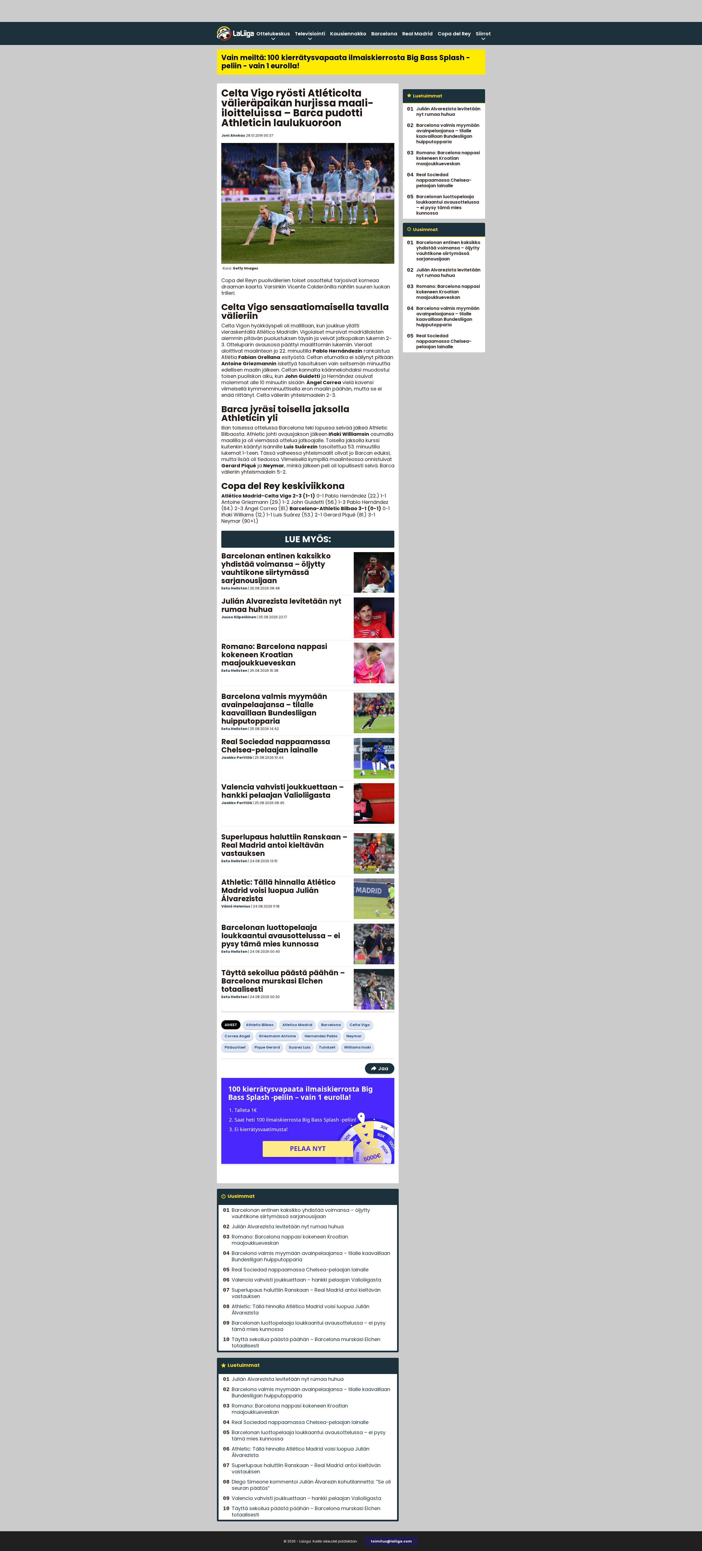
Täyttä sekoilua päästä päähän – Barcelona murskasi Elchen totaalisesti (283, 981)
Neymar (354, 1036)
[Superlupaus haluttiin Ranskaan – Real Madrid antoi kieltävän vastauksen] (374, 853)
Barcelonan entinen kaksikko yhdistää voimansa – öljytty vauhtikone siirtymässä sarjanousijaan (276, 568)
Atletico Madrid (297, 1024)
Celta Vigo (360, 1024)
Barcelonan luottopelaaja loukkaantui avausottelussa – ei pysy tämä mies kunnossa (280, 936)
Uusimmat (241, 1196)
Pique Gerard (267, 1047)
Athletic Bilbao (260, 1024)
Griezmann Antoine (277, 1036)
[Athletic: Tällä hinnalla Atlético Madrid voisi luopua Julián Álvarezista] (374, 898)
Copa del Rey (454, 33)
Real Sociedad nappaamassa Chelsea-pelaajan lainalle (275, 746)
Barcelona (384, 33)
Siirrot (483, 33)
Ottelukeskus (273, 33)
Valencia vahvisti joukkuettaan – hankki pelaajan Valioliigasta (282, 791)
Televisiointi (310, 33)
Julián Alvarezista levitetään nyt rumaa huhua (281, 605)
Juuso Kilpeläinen (238, 617)
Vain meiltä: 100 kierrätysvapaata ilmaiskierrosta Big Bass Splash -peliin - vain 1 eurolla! (345, 62)
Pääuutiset (235, 1047)
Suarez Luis (299, 1047)
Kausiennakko (348, 33)
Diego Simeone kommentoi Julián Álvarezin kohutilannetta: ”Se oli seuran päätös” (311, 1484)
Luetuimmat (244, 1365)
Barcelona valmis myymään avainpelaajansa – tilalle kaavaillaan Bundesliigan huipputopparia (274, 709)
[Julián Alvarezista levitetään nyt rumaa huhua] (374, 617)
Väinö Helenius (235, 906)
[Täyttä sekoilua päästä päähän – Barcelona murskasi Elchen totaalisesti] (374, 989)
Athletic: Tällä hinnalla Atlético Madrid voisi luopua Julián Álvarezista (278, 890)
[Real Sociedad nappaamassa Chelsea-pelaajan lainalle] (374, 758)
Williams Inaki (357, 1047)
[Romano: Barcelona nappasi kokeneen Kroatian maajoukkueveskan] (374, 663)
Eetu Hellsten (234, 588)
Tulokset (327, 1047)
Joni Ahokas (233, 135)
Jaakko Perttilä (236, 757)
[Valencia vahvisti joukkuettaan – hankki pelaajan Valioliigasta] (374, 803)
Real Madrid (417, 33)
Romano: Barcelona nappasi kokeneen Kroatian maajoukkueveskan (274, 655)
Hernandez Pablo (321, 1036)
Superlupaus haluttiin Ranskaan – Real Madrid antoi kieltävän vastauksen (284, 845)
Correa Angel (237, 1036)
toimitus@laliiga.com (391, 1541)
